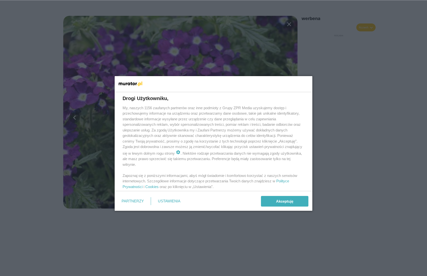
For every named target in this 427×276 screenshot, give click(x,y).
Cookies (152, 187)
